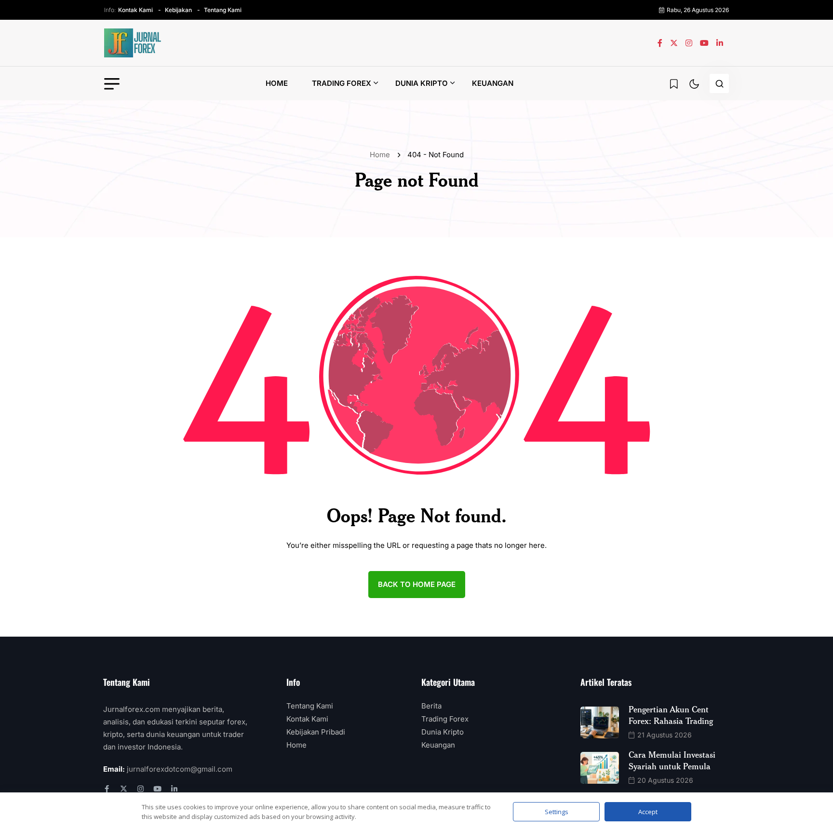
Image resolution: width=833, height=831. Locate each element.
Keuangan (492, 83)
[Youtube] (157, 788)
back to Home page (417, 584)
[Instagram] (140, 788)
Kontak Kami (135, 10)
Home (277, 83)
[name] (133, 42)
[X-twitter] (123, 788)
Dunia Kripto (421, 83)
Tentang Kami (223, 10)
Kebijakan (178, 10)
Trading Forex (341, 83)
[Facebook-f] (106, 788)
